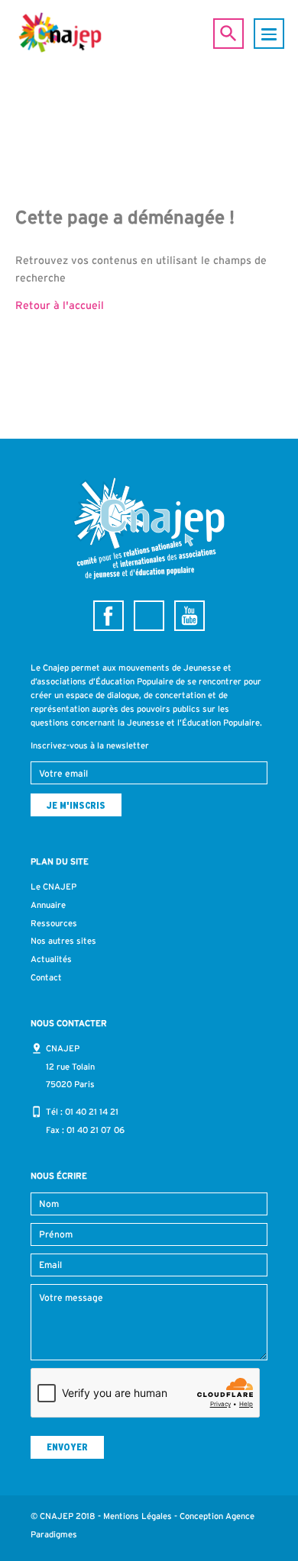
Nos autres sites (63, 940)
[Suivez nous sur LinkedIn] (149, 615)
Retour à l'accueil (59, 305)
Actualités (51, 959)
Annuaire (48, 904)
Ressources (54, 923)
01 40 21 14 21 (91, 1111)
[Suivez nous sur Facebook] (108, 615)
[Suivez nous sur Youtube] (189, 615)
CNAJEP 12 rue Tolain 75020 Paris (70, 1066)
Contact (46, 977)
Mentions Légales (137, 1516)
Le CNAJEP (53, 886)
